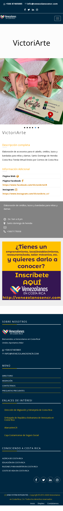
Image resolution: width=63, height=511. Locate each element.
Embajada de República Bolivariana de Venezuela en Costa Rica (29, 418)
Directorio (7, 375)
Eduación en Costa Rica (13, 462)
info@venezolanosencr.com (42, 3)
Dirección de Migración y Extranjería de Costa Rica (28, 410)
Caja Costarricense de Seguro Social (21, 435)
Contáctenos (9, 385)
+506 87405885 (13, 3)
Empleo (41, 503)
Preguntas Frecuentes (13, 390)
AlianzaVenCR (10, 427)
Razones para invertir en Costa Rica (20, 466)
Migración (7, 380)
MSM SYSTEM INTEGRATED (17, 495)
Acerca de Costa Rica (12, 458)
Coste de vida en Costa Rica (15, 470)
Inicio (32, 503)
